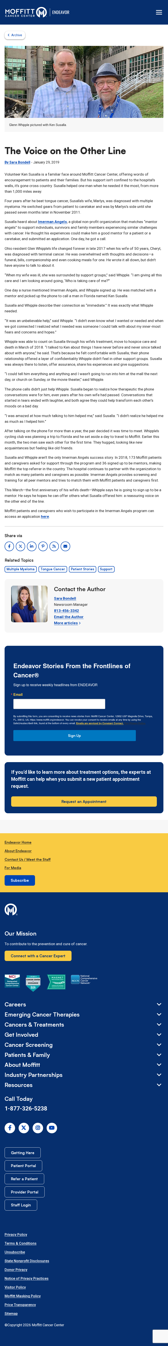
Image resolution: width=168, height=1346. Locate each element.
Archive (16, 35)
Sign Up (74, 735)
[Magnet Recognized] (56, 984)
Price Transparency (20, 1305)
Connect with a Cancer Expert (38, 955)
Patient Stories (82, 569)
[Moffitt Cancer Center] (26, 12)
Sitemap (11, 1314)
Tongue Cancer (52, 569)
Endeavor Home (18, 842)
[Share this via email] (65, 546)
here (45, 516)
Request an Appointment (84, 801)
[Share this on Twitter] (20, 546)
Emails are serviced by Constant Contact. (100, 723)
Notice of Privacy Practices (27, 1278)
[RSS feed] (54, 546)
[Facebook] (10, 1128)
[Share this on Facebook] (9, 546)
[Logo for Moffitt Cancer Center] (84, 910)
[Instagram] (38, 1128)
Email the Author (69, 617)
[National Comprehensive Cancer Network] (84, 984)
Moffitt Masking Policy (23, 1296)
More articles (66, 623)
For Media (13, 868)
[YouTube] (52, 1128)
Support (106, 569)
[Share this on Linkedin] (31, 546)
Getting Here (22, 1152)
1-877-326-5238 (26, 1108)
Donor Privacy (16, 1270)
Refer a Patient (24, 1178)
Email (18, 694)
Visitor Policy (15, 1287)
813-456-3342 (66, 610)
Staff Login (21, 1204)
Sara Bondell (65, 598)
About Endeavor (18, 851)
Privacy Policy (16, 1235)
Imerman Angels (52, 222)
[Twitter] (24, 1128)
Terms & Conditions (21, 1243)
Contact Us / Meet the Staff (28, 859)
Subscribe (20, 880)
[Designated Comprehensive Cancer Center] (12, 984)
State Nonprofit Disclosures (27, 1261)
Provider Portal (24, 1191)
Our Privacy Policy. (135, 723)
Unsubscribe (15, 1252)
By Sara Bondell (17, 162)
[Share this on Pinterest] (43, 546)
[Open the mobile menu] (159, 12)
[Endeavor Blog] (61, 12)
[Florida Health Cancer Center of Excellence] (33, 984)
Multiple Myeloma (21, 569)
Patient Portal (23, 1165)
